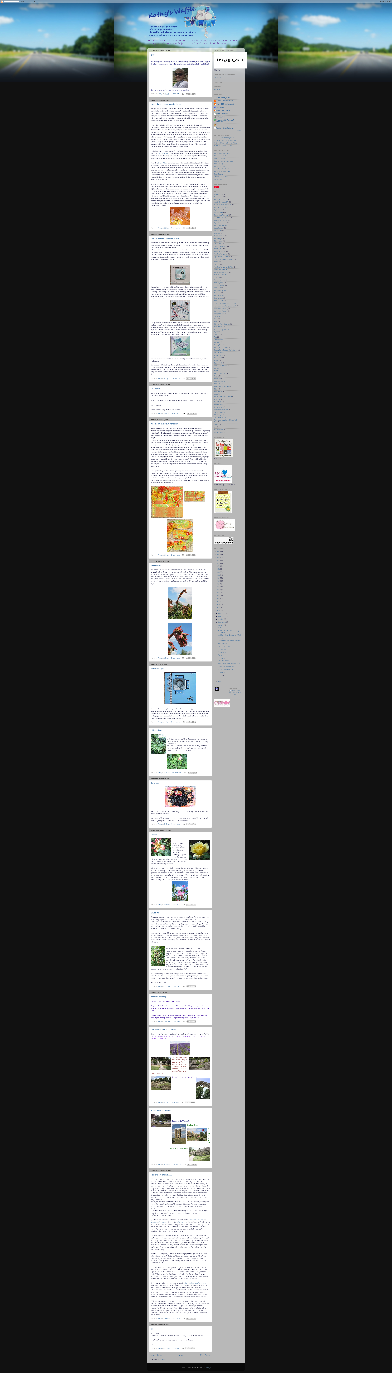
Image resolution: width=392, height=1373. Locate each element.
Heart (216, 371)
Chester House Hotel (196, 1220)
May (220, 682)
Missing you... (156, 389)
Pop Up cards (218, 405)
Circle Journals (219, 236)
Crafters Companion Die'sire (223, 267)
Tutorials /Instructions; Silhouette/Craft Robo (226, 421)
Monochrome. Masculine (222, 386)
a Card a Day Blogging (221, 218)
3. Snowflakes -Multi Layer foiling (225, 143)
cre (215, 427)
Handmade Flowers (220, 311)
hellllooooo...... (157, 1329)
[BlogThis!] (189, 94)
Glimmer (217, 262)
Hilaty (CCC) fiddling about (225, 104)
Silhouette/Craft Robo (221, 410)
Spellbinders (218, 210)
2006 (218, 611)
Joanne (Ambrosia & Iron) (225, 101)
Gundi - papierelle (222, 114)
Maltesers (217, 379)
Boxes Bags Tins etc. (221, 215)
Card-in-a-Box (219, 353)
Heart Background (220, 373)
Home (180, 1355)
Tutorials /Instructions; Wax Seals (225, 306)
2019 (218, 572)
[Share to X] (191, 94)
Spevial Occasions (220, 412)
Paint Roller (218, 402)
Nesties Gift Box (219, 166)
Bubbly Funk (218, 345)
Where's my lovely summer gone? (164, 424)
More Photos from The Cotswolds (164, 1030)
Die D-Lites (218, 358)
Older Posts (204, 1355)
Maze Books (218, 249)
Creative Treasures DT (221, 207)
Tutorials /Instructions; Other (223, 259)
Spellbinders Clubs (220, 223)
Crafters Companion (221, 254)
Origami (217, 399)
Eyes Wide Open (157, 668)
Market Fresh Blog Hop (222, 324)
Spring (216, 332)
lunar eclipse (218, 430)
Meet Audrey (156, 565)
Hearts (216, 376)
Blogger (208, 1368)
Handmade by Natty (223, 98)
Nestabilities (218, 327)
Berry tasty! (155, 783)
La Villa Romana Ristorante (195, 1283)
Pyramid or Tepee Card (222, 172)
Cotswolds (180, 1222)
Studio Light (218, 415)
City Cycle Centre (163, 153)
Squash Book (218, 179)
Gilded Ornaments (220, 366)
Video (216, 319)
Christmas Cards (219, 280)
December (222, 613)
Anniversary (218, 340)
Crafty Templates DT (221, 202)
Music (216, 389)
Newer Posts (157, 1355)
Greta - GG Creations (223, 110)
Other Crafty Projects (221, 329)
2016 (218, 581)
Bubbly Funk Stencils (221, 347)
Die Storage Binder (220, 156)
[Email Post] (183, 94)
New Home (218, 392)
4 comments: (176, 986)
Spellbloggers (218, 228)
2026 (218, 551)
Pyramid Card (218, 407)
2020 (218, 569)
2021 (218, 566)
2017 (218, 578)
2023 (218, 560)
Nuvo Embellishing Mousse (223, 397)
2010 (218, 599)
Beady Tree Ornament (222, 153)
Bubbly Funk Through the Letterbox (226, 350)
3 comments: (175, 658)
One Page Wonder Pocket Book (225, 169)
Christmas (217, 231)
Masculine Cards (219, 381)
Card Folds (217, 288)
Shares (216, 264)
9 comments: (175, 94)
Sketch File (218, 244)
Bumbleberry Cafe (220, 290)
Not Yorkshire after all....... (161, 1175)
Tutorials (217, 277)
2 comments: (175, 555)
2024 (218, 557)
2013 (218, 590)
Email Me (217, 90)
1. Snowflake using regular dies (224, 138)
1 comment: (175, 1102)
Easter (216, 360)
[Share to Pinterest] (195, 94)
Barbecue (217, 342)
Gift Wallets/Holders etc (222, 270)
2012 (218, 593)
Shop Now (217, 77)
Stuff (152, 55)
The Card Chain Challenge (225, 128)
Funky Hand (218, 197)
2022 (218, 563)
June (220, 679)
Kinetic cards (218, 298)
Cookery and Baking (221, 308)
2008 (218, 605)
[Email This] (187, 94)
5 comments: (175, 228)
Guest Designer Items (221, 272)
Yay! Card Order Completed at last (165, 238)
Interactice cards (219, 296)
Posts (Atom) (163, 1360)
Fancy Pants (218, 363)
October (221, 619)
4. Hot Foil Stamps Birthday (223, 146)
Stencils (216, 334)
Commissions (218, 212)
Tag (215, 337)
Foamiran (217, 293)
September (222, 622)
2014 (218, 587)
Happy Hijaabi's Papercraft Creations (225, 121)
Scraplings (217, 316)
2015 (218, 584)
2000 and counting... (159, 997)
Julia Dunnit (221, 117)
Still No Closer (156, 730)
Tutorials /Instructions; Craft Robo (225, 303)
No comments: (177, 773)
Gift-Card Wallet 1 (220, 158)
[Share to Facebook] (193, 94)
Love (215, 322)
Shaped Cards (219, 301)
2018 (218, 575)
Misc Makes (218, 241)
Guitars (216, 368)
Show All (239, 130)
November (222, 616)
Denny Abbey (162, 163)
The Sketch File (219, 285)
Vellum (216, 424)
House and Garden (220, 225)
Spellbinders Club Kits (221, 257)
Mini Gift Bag (218, 164)
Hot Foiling (217, 238)
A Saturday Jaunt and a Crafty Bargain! (167, 104)
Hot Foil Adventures (220, 275)
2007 (218, 608)
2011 (218, 596)
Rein (218, 125)
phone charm (218, 432)
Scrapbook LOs (219, 314)
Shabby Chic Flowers (221, 177)
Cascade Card (218, 355)
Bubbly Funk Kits (220, 200)
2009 (218, 602)
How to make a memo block (223, 161)
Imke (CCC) (220, 107)
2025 (218, 554)
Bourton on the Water (159, 1222)
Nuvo (216, 394)
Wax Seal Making (220, 246)
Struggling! (155, 913)
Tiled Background (220, 418)
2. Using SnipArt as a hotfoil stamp (226, 140)
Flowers (154, 835)
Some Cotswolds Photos (161, 1110)
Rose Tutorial (218, 174)
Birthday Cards (219, 283)
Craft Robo (217, 194)
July (220, 676)
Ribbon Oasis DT (219, 251)
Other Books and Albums (222, 205)
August (220, 625)
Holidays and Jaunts (221, 220)
